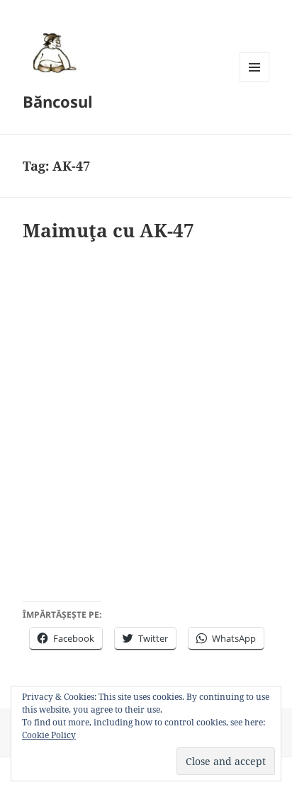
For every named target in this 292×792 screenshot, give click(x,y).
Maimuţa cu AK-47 (108, 230)
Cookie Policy (49, 735)
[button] (52, 52)
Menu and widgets (254, 81)
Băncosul (58, 101)
